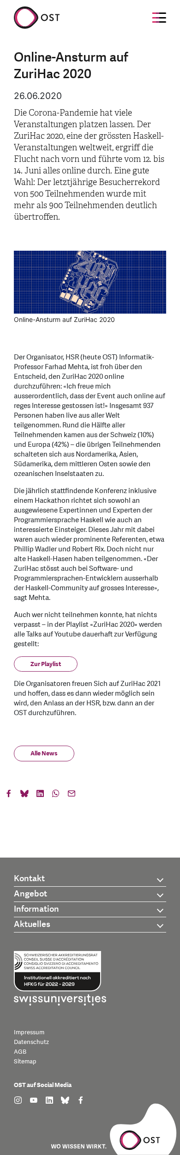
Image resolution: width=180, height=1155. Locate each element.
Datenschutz (31, 1042)
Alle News (44, 753)
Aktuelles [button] (32, 924)
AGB (20, 1052)
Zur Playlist (45, 664)
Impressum (29, 1032)
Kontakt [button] (29, 878)
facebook (9, 795)
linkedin (40, 795)
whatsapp (56, 795)
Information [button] (36, 909)
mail (71, 795)
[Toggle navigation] (159, 17)
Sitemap (25, 1061)
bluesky (24, 795)
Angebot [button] (30, 894)
